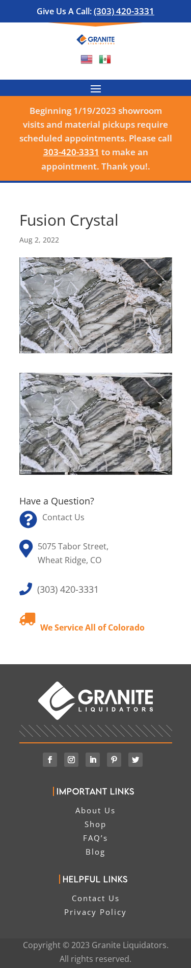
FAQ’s (95, 838)
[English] (86, 62)
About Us (95, 810)
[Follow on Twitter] (135, 760)
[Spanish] (105, 62)
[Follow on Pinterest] (114, 760)
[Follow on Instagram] (71, 760)
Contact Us (63, 517)
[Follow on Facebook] (50, 760)
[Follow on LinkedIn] (93, 760)
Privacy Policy (95, 912)
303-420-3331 (71, 152)
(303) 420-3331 (124, 11)
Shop (95, 824)
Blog (95, 851)
